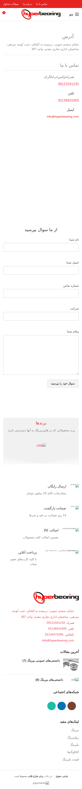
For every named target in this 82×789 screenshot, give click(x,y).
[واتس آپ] (51, 706)
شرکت (74, 308)
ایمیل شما (72, 262)
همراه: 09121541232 (60, 622)
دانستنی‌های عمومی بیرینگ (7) (41, 660)
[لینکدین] (61, 706)
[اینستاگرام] (71, 706)
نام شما (74, 239)
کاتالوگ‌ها (73, 752)
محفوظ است (28, 776)
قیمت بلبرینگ (70, 759)
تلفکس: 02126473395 (60, 634)
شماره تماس (71, 285)
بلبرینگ (74, 744)
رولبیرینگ (73, 737)
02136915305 (68, 100)
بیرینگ (75, 730)
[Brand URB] (41, 445)
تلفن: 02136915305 (61, 628)
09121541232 (68, 84)
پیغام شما (73, 331)
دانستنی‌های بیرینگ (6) (49, 679)
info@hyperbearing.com (58, 640)
